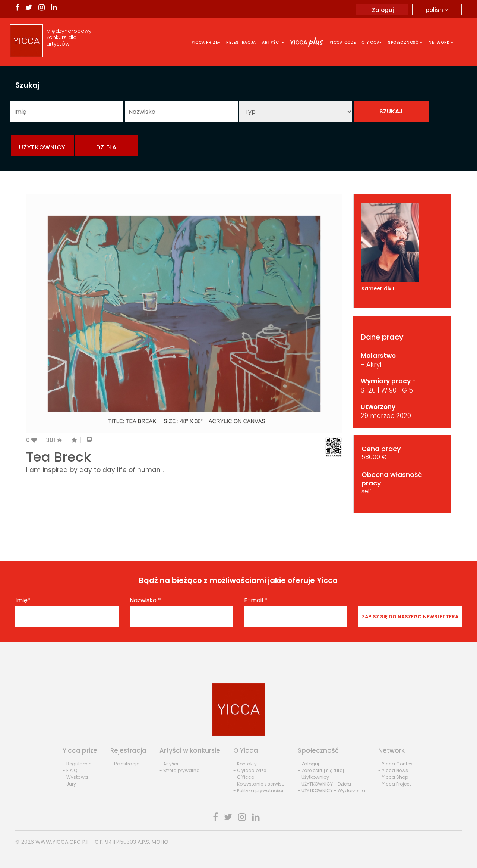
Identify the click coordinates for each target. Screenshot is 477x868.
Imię (23, 600)
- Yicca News (393, 770)
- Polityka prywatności (258, 790)
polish (435, 10)
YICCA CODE (342, 42)
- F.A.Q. (70, 770)
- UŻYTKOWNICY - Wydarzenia (331, 790)
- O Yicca (244, 777)
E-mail (256, 600)
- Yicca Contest (396, 764)
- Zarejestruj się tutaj (321, 770)
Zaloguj (383, 10)
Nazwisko (145, 600)
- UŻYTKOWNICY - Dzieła (324, 784)
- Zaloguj (308, 764)
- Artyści (168, 764)
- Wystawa (75, 777)
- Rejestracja (125, 764)
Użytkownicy (42, 147)
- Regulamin (77, 764)
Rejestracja (241, 42)
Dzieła (106, 147)
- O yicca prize (249, 770)
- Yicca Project (394, 784)
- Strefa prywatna (179, 770)
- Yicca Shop (393, 777)
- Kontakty (245, 764)
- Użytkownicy (313, 777)
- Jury (69, 784)
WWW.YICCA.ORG (58, 842)
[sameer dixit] (402, 242)
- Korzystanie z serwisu (259, 784)
